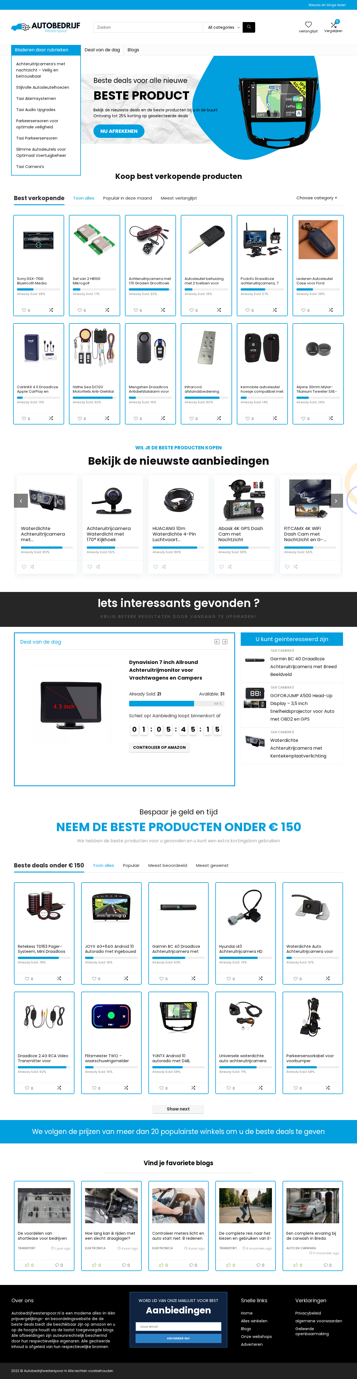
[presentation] (21, 501)
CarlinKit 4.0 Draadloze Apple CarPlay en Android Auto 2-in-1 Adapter (37, 393)
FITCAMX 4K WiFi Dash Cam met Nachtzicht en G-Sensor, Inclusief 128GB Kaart (304, 539)
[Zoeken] (249, 27)
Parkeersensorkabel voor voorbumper (310, 1058)
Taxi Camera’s (30, 166)
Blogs (133, 50)
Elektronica (95, 1248)
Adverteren (252, 1344)
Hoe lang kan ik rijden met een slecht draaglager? (110, 1236)
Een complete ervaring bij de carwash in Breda (311, 1236)
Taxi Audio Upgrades (36, 109)
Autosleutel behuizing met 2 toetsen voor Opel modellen (204, 283)
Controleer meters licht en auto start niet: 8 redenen (178, 1236)
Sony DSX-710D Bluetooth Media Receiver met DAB (33, 283)
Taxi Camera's (282, 650)
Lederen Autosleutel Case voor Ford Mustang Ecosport (314, 283)
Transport (26, 1248)
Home (247, 1313)
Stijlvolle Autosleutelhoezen (42, 87)
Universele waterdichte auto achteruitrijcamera (242, 1058)
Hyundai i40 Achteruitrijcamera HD (240, 949)
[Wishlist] (308, 25)
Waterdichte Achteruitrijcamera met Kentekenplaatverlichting (298, 748)
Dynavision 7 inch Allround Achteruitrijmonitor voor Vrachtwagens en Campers (165, 670)
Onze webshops (256, 1336)
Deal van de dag (102, 50)
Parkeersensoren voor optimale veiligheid (37, 124)
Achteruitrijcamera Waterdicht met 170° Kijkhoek (109, 534)
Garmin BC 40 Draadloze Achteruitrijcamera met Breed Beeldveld (303, 667)
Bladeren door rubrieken (41, 50)
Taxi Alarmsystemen (36, 98)
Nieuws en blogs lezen (327, 5)
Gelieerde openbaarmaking (312, 1331)
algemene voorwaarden (318, 1321)
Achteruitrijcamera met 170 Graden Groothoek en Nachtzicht (150, 283)
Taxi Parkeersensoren (36, 138)
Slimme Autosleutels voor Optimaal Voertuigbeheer (41, 152)
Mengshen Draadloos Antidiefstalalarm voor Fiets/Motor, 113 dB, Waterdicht (149, 393)
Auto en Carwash (301, 1248)
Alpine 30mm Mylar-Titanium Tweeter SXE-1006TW (316, 391)
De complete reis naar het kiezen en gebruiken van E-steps (245, 1238)
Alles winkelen (254, 1321)
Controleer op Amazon (159, 747)
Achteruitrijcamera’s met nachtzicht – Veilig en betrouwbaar (40, 70)
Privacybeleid (308, 1313)
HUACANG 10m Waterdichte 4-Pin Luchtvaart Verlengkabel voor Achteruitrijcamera (175, 539)
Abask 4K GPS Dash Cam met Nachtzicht (240, 534)
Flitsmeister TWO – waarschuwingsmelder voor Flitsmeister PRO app (110, 1061)
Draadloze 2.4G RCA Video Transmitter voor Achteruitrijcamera (43, 1061)
